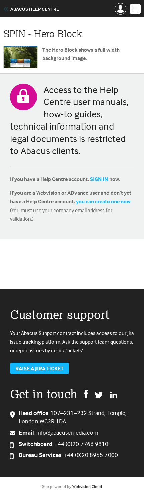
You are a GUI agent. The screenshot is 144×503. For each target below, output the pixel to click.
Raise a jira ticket (39, 368)
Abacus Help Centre (34, 9)
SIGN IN (99, 179)
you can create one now (103, 201)
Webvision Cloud (87, 486)
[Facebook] (86, 393)
